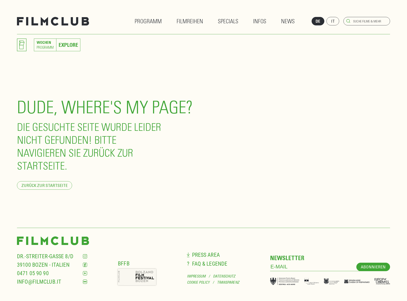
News (288, 21)
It (333, 21)
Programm (148, 21)
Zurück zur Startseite (44, 185)
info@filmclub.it (39, 282)
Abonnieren (373, 266)
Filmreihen (190, 21)
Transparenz (228, 282)
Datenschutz (224, 276)
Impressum (196, 276)
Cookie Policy (198, 282)
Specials (228, 21)
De (318, 21)
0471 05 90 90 (33, 273)
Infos (259, 21)
